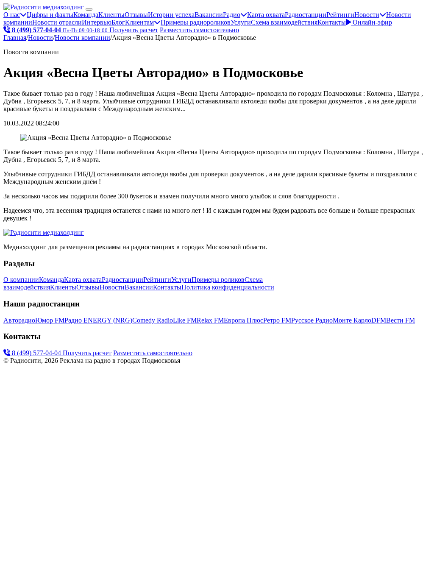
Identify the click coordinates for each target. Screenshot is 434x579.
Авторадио (19, 320)
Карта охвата (83, 279)
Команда (51, 279)
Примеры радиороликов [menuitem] (196, 22)
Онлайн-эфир (371, 22)
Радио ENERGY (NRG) (98, 320)
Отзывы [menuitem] (136, 14)
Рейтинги (157, 279)
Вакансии (139, 287)
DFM (378, 320)
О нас (11, 14)
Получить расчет (133, 29)
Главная (14, 37)
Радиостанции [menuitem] (305, 14)
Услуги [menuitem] (241, 22)
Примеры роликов (218, 279)
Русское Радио (312, 320)
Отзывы (88, 287)
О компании (21, 279)
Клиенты (63, 287)
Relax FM (210, 320)
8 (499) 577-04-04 (36, 352)
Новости (366, 14)
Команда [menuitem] (85, 14)
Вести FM (400, 320)
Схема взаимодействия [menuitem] (284, 22)
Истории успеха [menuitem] (171, 14)
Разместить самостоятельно (199, 29)
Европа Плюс (243, 320)
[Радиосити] (44, 7)
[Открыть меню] (89, 9)
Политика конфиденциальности (227, 287)
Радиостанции (122, 279)
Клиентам (139, 22)
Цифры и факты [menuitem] (50, 14)
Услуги (181, 279)
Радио (231, 14)
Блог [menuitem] (118, 22)
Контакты (331, 22)
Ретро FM (277, 320)
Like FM (185, 320)
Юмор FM (49, 320)
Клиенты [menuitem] (111, 14)
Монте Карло (352, 320)
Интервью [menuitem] (96, 22)
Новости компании (82, 37)
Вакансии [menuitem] (209, 14)
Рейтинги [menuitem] (340, 14)
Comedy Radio (152, 320)
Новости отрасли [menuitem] (57, 22)
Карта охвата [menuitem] (266, 14)
